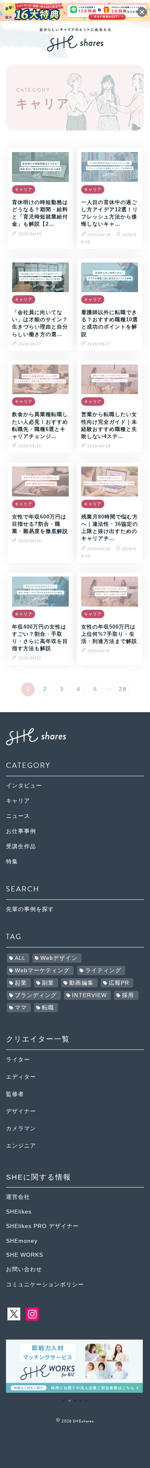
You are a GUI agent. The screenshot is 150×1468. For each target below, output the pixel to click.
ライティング (103, 970)
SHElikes (19, 1212)
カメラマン (21, 1129)
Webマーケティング (42, 970)
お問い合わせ (24, 1269)
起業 (21, 983)
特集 (12, 862)
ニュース (18, 816)
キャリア (18, 801)
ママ (21, 1008)
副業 (48, 983)
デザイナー (21, 1111)
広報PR (119, 983)
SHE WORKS (24, 1255)
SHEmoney (22, 1241)
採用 (128, 995)
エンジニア (21, 1146)
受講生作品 (21, 846)
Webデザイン (59, 958)
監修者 (15, 1094)
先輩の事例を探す (30, 909)
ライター (18, 1060)
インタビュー (24, 786)
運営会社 (18, 1197)
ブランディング (36, 995)
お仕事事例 (21, 831)
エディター (21, 1077)
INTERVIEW (89, 995)
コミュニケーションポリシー (45, 1285)
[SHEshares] (75, 48)
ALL (20, 958)
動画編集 (81, 983)
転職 (48, 1008)
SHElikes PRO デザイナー (42, 1226)
